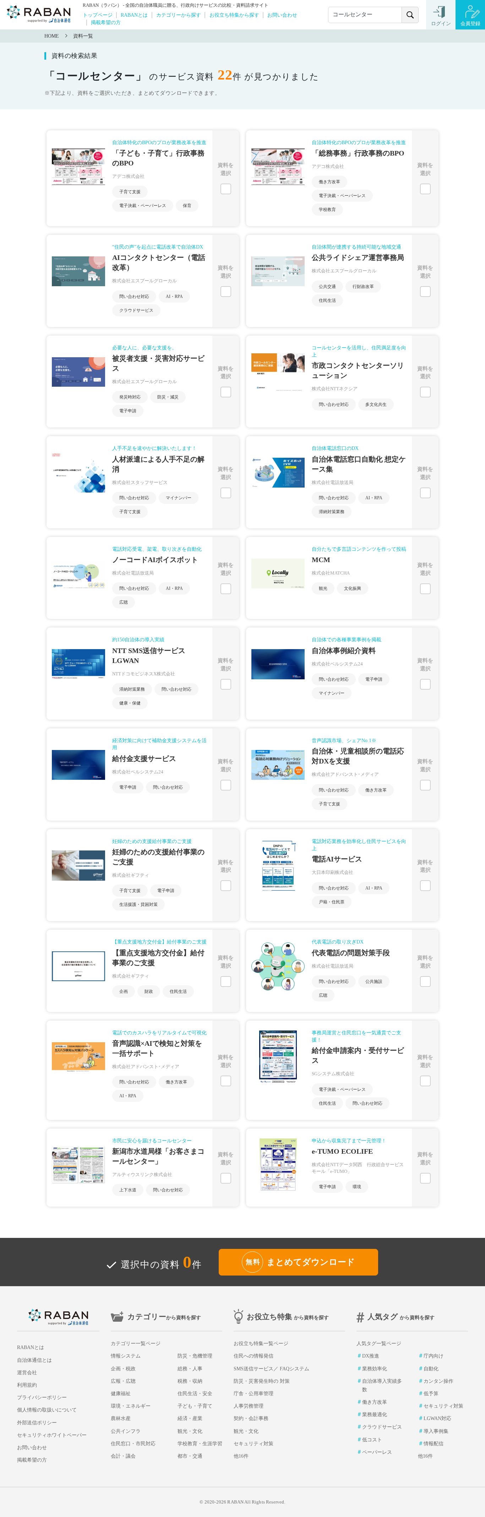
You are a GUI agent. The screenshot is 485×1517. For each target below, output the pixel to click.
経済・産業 (190, 1418)
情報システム (126, 1356)
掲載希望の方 (106, 22)
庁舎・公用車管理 (253, 1393)
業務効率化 (374, 1368)
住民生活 (327, 300)
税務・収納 (190, 1381)
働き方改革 (329, 181)
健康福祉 (121, 1393)
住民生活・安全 (195, 1393)
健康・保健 (130, 703)
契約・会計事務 (251, 1418)
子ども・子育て (195, 1406)
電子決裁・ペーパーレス (142, 205)
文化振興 (352, 588)
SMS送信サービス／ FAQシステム (271, 1368)
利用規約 (27, 1385)
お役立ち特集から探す (234, 15)
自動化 (431, 1368)
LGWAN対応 (437, 1418)
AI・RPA (174, 296)
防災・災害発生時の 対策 (262, 1381)
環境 (357, 1186)
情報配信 (433, 1443)
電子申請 (127, 410)
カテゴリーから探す (178, 15)
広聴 (123, 602)
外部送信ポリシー (37, 1422)
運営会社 (27, 1372)
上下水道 (127, 1189)
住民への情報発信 (253, 1356)
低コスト (372, 1439)
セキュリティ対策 (253, 1443)
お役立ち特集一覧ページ (261, 1343)
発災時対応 (130, 397)
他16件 (241, 1456)
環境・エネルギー (131, 1406)
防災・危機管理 (195, 1356)
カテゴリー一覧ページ (135, 1343)
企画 (123, 991)
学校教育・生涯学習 (200, 1443)
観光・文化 (190, 1431)
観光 (323, 588)
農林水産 (121, 1418)
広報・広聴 (123, 1381)
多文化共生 (376, 404)
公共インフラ (126, 1431)
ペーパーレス (377, 1452)
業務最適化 (374, 1414)
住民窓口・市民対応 (133, 1443)
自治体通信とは (34, 1360)
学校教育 (327, 209)
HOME (51, 36)
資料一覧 (83, 36)
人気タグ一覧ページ (378, 1343)
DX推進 (370, 1356)
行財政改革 (363, 286)
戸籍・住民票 (331, 901)
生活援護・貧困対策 (138, 904)
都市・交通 (190, 1456)
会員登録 (470, 23)
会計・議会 (123, 1456)
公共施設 (373, 981)
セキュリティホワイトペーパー (52, 1435)
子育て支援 (130, 191)
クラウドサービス (136, 310)
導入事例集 (436, 1431)
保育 (187, 205)
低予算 (431, 1393)
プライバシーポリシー (42, 1397)
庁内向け (433, 1356)
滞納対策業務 (331, 511)
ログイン (441, 23)
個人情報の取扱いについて (47, 1410)
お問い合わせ (282, 15)
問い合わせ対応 (134, 296)
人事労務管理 (248, 1406)
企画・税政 (123, 1368)
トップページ (98, 15)
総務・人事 (190, 1368)
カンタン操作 (438, 1381)
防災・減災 (168, 397)
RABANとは (134, 15)
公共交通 (327, 286)
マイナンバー (178, 497)
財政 (149, 991)
